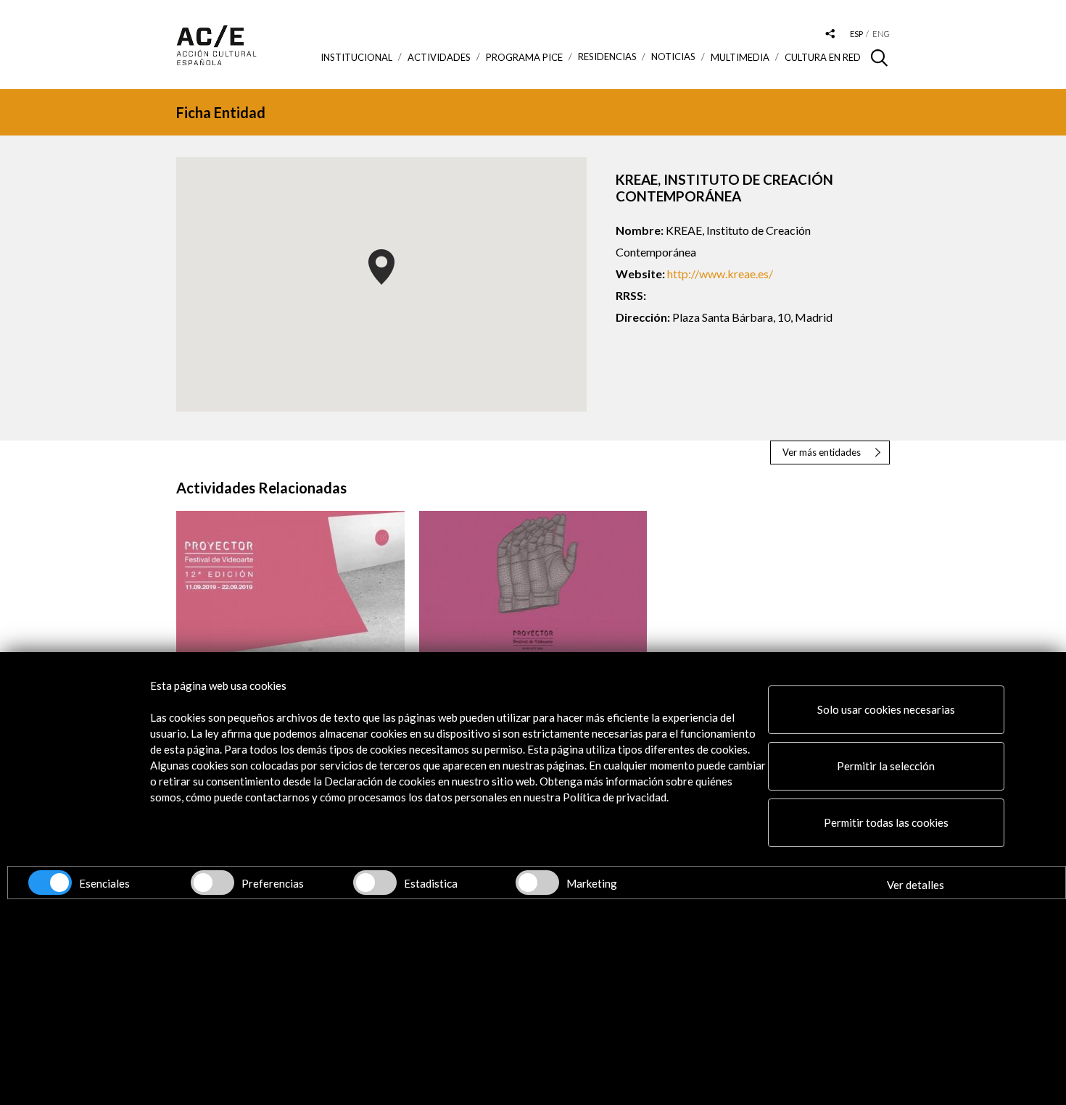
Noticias (673, 57)
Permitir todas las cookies (886, 822)
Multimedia (740, 57)
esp (856, 34)
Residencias (607, 57)
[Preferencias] (212, 882)
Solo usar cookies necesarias (886, 709)
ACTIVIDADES (439, 57)
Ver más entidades (821, 452)
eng (881, 34)
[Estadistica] (375, 882)
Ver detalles (915, 884)
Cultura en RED (823, 57)
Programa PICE (524, 57)
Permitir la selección (886, 765)
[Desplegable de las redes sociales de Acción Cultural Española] (830, 34)
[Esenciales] (50, 882)
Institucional (356, 57)
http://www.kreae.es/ (720, 273)
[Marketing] (537, 882)
